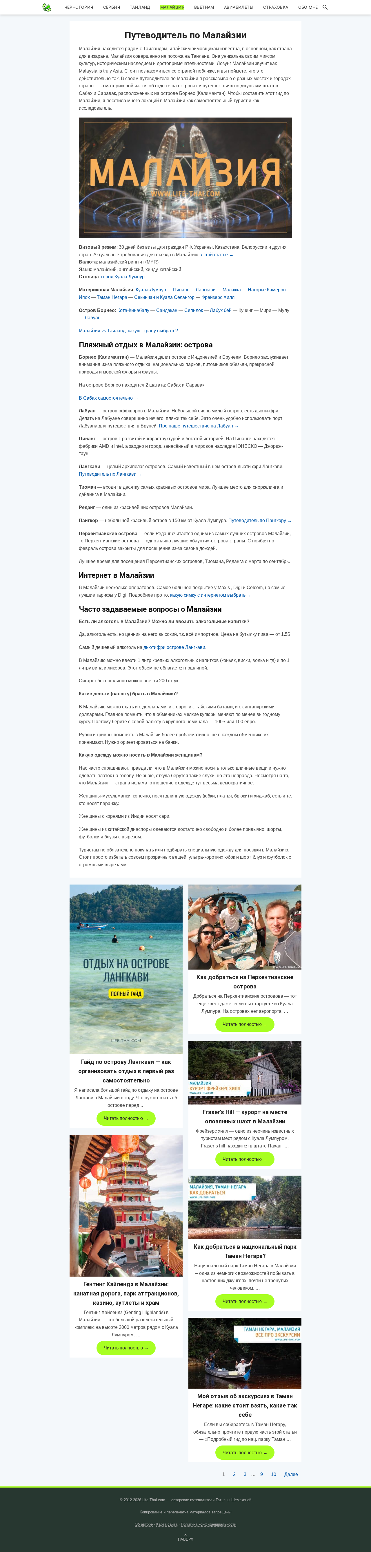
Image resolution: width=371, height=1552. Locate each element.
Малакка (232, 289)
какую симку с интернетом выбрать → (210, 595)
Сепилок (193, 310)
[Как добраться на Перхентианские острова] (244, 927)
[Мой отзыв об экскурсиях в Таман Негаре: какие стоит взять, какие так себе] (244, 1353)
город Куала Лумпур (123, 276)
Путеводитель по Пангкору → (260, 520)
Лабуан (93, 317)
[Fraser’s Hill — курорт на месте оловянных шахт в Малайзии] (244, 1073)
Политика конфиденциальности (208, 1524)
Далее (291, 1474)
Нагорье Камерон (267, 289)
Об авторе (144, 1524)
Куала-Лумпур (151, 289)
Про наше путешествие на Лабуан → (199, 425)
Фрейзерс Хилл (217, 297)
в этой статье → (216, 254)
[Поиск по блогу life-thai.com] (325, 7)
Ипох (84, 297)
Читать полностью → (126, 1118)
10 (273, 1474)
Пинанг (181, 289)
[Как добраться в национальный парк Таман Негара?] (244, 1207)
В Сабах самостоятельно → (109, 398)
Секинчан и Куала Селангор (164, 297)
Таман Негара (112, 297)
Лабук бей (221, 310)
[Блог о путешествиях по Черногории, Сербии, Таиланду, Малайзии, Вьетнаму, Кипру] (47, 7)
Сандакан (166, 310)
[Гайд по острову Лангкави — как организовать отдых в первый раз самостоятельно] (126, 969)
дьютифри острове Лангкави (174, 647)
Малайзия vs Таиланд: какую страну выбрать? (128, 330)
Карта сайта (166, 1524)
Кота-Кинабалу (133, 310)
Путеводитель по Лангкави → (110, 474)
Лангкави (206, 289)
